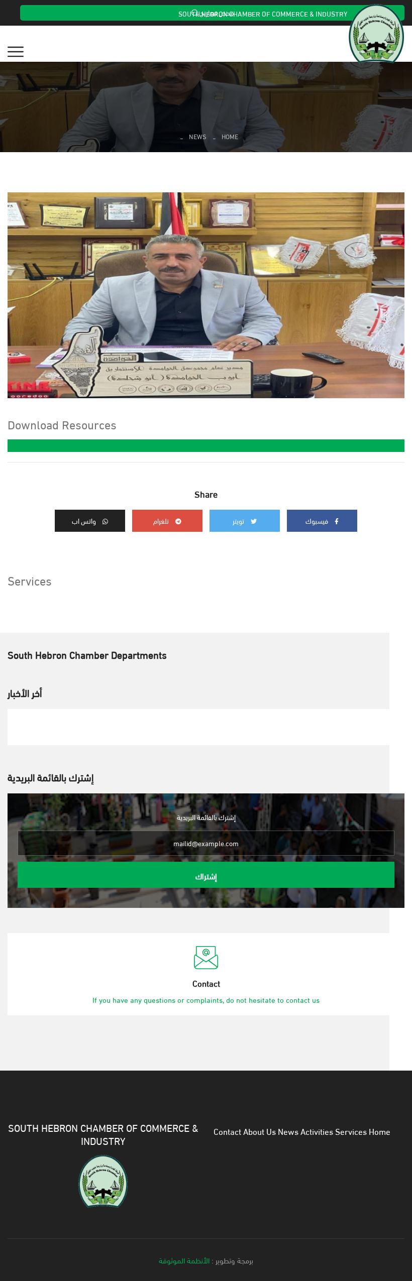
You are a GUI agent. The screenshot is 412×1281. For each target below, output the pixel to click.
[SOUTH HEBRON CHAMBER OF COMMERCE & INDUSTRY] (103, 1180)
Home (230, 136)
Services (351, 1130)
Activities (316, 1130)
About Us (259, 1130)
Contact (227, 1130)
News (198, 136)
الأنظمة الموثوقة (184, 1260)
